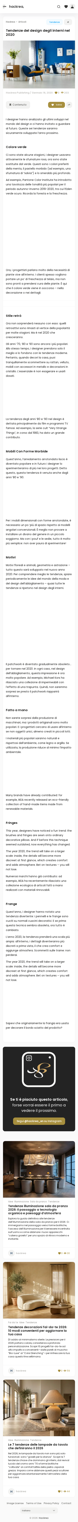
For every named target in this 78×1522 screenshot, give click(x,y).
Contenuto (19, 105)
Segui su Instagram (39, 1121)
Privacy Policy (51, 1503)
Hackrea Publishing (17, 92)
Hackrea (43, 1518)
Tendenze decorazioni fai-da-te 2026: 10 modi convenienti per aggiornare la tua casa (37, 1330)
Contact (66, 1503)
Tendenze (54, 22)
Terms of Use (33, 1503)
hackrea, (16, 6)
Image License (15, 1503)
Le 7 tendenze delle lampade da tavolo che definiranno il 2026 (38, 1446)
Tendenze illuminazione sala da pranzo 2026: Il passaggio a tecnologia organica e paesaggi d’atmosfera (38, 1209)
